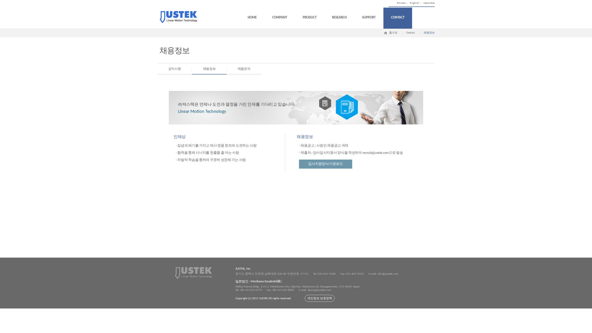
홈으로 (393, 32)
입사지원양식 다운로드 (325, 164)
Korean (401, 3)
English (414, 3)
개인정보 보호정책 (319, 298)
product (310, 17)
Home (252, 17)
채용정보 (209, 69)
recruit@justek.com (376, 153)
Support (369, 17)
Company (279, 17)
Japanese (429, 3)
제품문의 (244, 69)
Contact (397, 17)
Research (339, 17)
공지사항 (174, 69)
